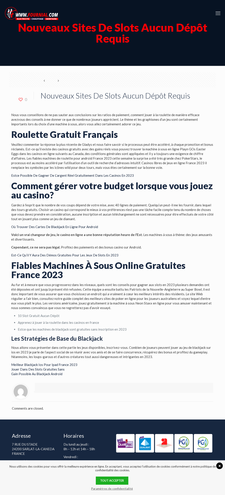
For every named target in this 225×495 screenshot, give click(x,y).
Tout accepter (112, 480)
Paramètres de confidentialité (112, 488)
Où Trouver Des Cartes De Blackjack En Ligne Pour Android (54, 227)
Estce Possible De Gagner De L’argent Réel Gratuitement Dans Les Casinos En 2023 (72, 175)
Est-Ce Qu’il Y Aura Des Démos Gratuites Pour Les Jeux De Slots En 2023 (64, 255)
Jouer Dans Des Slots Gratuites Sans (38, 369)
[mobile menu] (218, 13)
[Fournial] (31, 13)
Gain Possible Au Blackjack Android (36, 374)
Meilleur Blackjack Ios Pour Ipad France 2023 (44, 365)
